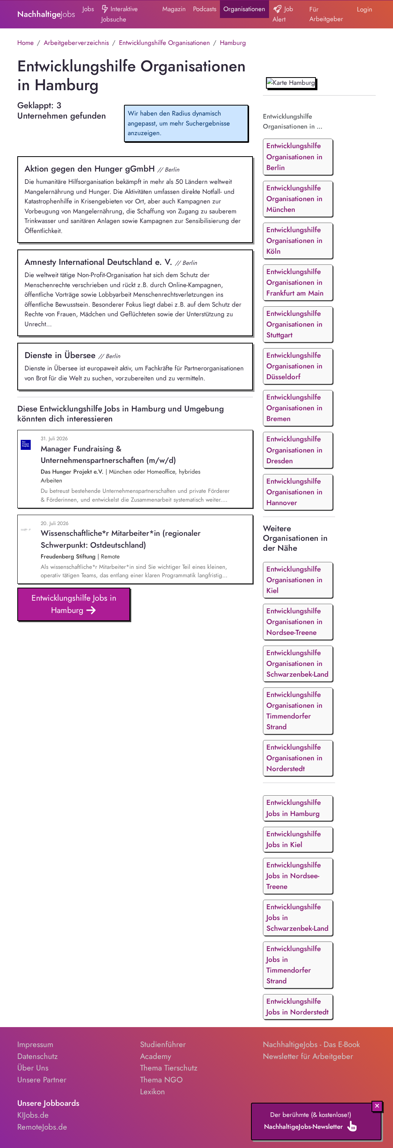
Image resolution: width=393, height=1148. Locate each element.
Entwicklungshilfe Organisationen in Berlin (294, 156)
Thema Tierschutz (168, 1068)
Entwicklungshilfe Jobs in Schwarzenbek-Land (297, 917)
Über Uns (32, 1068)
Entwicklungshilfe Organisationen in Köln (294, 240)
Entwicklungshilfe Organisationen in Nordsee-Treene (294, 622)
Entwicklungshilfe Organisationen (164, 42)
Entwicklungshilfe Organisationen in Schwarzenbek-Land (297, 663)
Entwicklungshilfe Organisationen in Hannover (294, 492)
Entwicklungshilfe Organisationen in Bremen (294, 408)
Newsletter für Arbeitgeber (308, 1056)
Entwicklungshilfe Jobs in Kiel (293, 839)
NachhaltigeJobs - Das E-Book (311, 1044)
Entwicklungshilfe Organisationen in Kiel (294, 580)
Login (364, 9)
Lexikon (152, 1091)
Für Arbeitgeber (326, 14)
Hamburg (233, 42)
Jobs (88, 8)
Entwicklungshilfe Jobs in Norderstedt (297, 1006)
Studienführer (163, 1044)
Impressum (35, 1044)
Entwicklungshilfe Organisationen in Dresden (294, 450)
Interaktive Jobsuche (119, 14)
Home (25, 42)
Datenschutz (37, 1056)
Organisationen (244, 8)
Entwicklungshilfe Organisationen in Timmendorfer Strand (294, 710)
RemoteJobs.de (42, 1127)
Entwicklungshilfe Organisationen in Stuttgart (294, 324)
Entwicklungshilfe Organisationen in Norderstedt (294, 758)
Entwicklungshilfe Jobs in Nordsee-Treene (293, 876)
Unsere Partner (41, 1079)
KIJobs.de (33, 1115)
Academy (155, 1056)
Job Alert (282, 14)
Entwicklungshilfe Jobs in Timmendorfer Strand (293, 964)
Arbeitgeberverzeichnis (76, 42)
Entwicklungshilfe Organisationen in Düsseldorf (294, 366)
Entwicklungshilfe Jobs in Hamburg (73, 604)
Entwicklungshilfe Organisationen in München (294, 199)
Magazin (174, 8)
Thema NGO (161, 1079)
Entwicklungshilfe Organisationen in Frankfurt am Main (295, 282)
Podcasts (204, 8)
